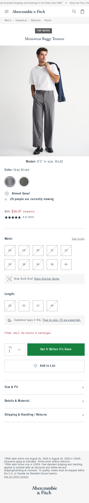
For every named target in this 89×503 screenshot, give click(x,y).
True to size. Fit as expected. (62, 320)
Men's (8, 20)
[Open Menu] (5, 11)
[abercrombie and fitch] (28, 11)
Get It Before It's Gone (56, 349)
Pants (47, 20)
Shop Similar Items (46, 279)
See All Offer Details (16, 477)
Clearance (21, 20)
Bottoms (36, 20)
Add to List (47, 366)
